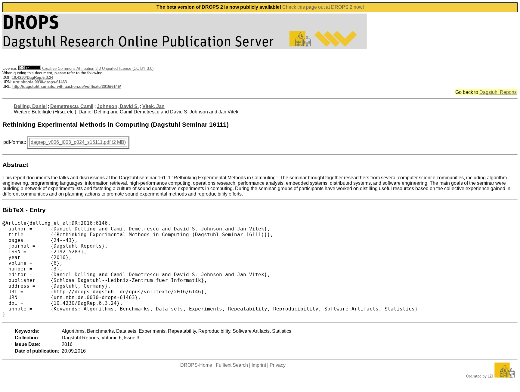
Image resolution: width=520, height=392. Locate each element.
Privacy (278, 365)
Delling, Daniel (30, 106)
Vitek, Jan (153, 106)
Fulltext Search (232, 365)
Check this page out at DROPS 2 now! (323, 7)
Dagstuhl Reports (498, 92)
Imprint (259, 365)
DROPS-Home (196, 365)
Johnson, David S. (118, 106)
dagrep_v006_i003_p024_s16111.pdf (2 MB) (78, 142)
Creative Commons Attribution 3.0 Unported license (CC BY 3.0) (97, 68)
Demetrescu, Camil (71, 106)
